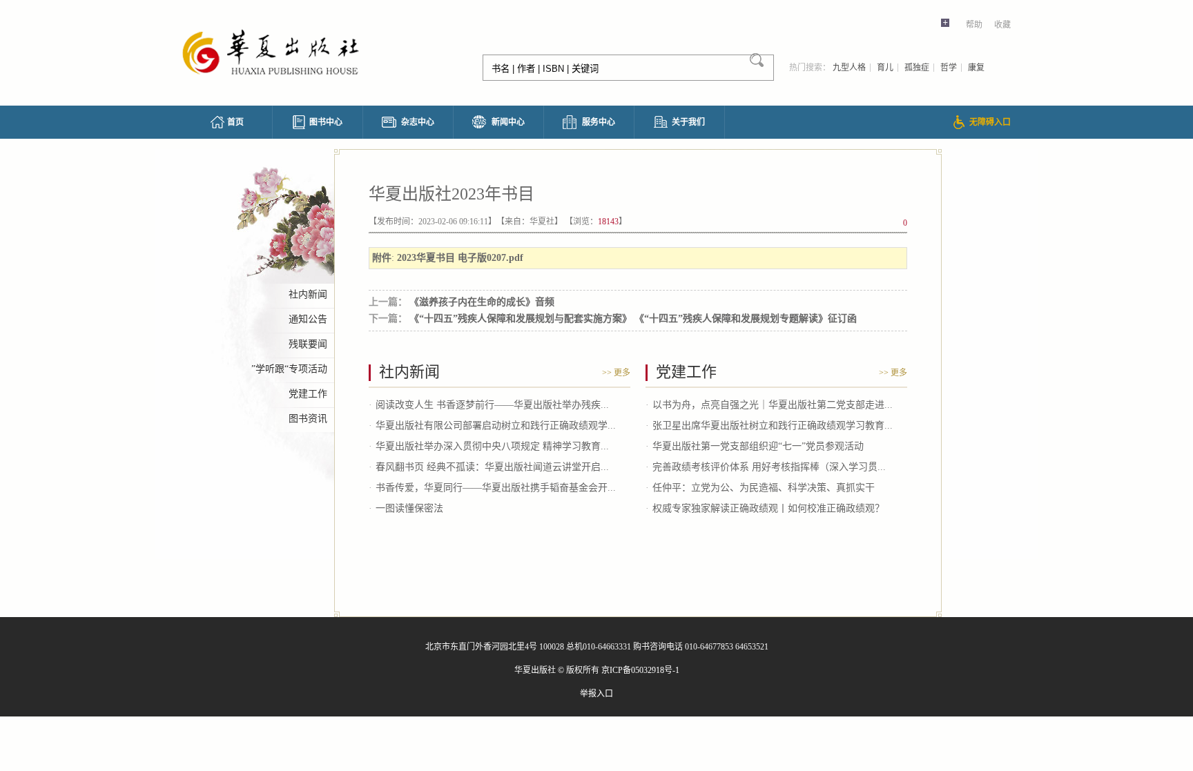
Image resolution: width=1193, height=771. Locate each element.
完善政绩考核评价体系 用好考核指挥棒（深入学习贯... (769, 467)
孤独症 (916, 68)
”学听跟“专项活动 (289, 369)
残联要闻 (308, 344)
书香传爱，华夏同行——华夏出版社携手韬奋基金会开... (496, 487)
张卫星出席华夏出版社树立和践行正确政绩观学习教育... (772, 425)
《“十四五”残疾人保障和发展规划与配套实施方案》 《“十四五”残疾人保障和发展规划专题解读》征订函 (635, 318)
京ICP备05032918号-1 (640, 670)
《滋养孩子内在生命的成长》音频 (484, 302)
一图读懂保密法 (409, 508)
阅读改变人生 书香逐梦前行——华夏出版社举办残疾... (492, 405)
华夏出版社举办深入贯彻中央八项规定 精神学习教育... (492, 446)
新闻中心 (508, 122)
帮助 (974, 25)
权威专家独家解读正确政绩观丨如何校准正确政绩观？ (768, 508)
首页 (235, 122)
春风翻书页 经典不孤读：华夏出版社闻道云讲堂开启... (492, 467)
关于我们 (688, 122)
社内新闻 (308, 294)
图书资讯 (308, 418)
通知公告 (308, 319)
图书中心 (325, 122)
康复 (976, 68)
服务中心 (598, 122)
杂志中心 (417, 122)
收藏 (1002, 25)
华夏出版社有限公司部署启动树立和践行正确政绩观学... (496, 425)
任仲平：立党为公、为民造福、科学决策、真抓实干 (763, 487)
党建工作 (308, 394)
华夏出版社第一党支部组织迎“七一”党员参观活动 (758, 446)
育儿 (885, 68)
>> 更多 (616, 373)
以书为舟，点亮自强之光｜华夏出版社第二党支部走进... (772, 405)
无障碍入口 (990, 122)
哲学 (948, 68)
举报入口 (596, 694)
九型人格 (849, 68)
